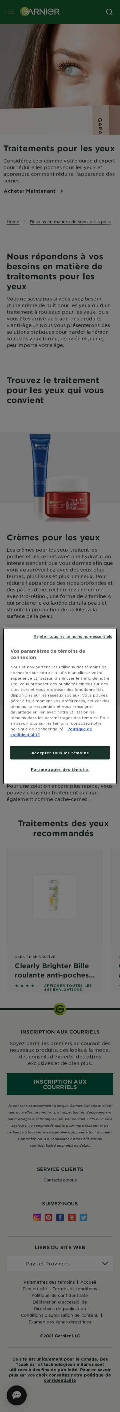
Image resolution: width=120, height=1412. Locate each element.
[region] (60, 706)
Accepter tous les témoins (60, 752)
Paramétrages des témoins (60, 769)
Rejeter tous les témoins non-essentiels (73, 636)
